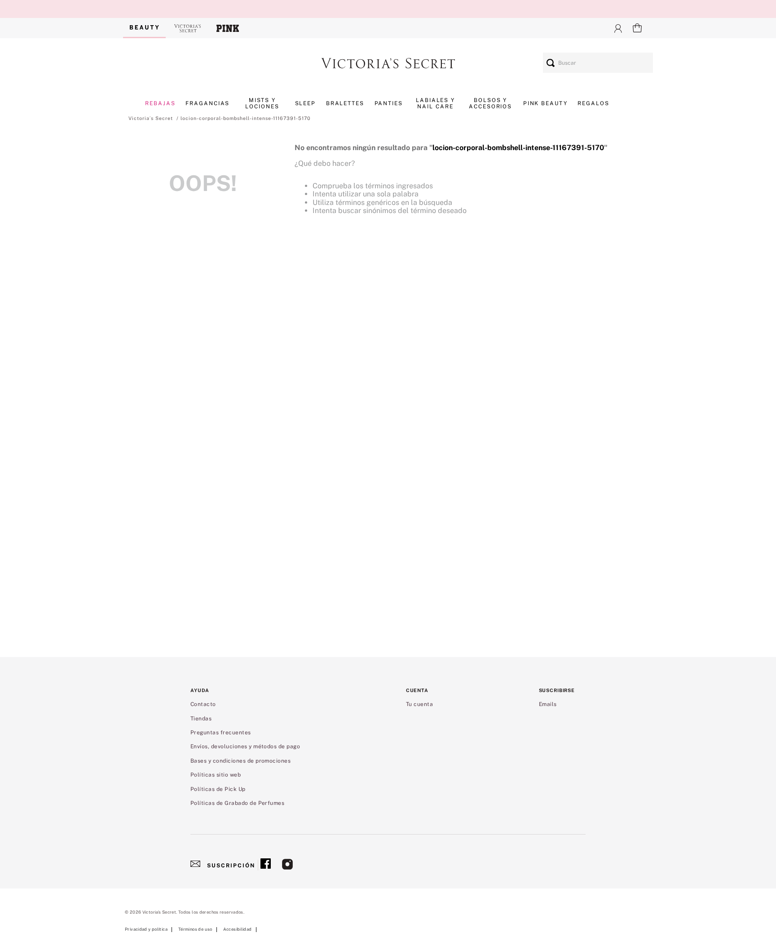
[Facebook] (265, 865)
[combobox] (598, 63)
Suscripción (231, 865)
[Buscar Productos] (550, 63)
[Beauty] (144, 28)
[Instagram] (287, 865)
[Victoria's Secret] (188, 28)
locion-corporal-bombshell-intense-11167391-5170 (246, 118)
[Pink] (227, 28)
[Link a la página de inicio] (151, 118)
